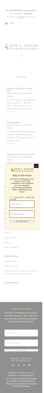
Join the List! (22, 221)
